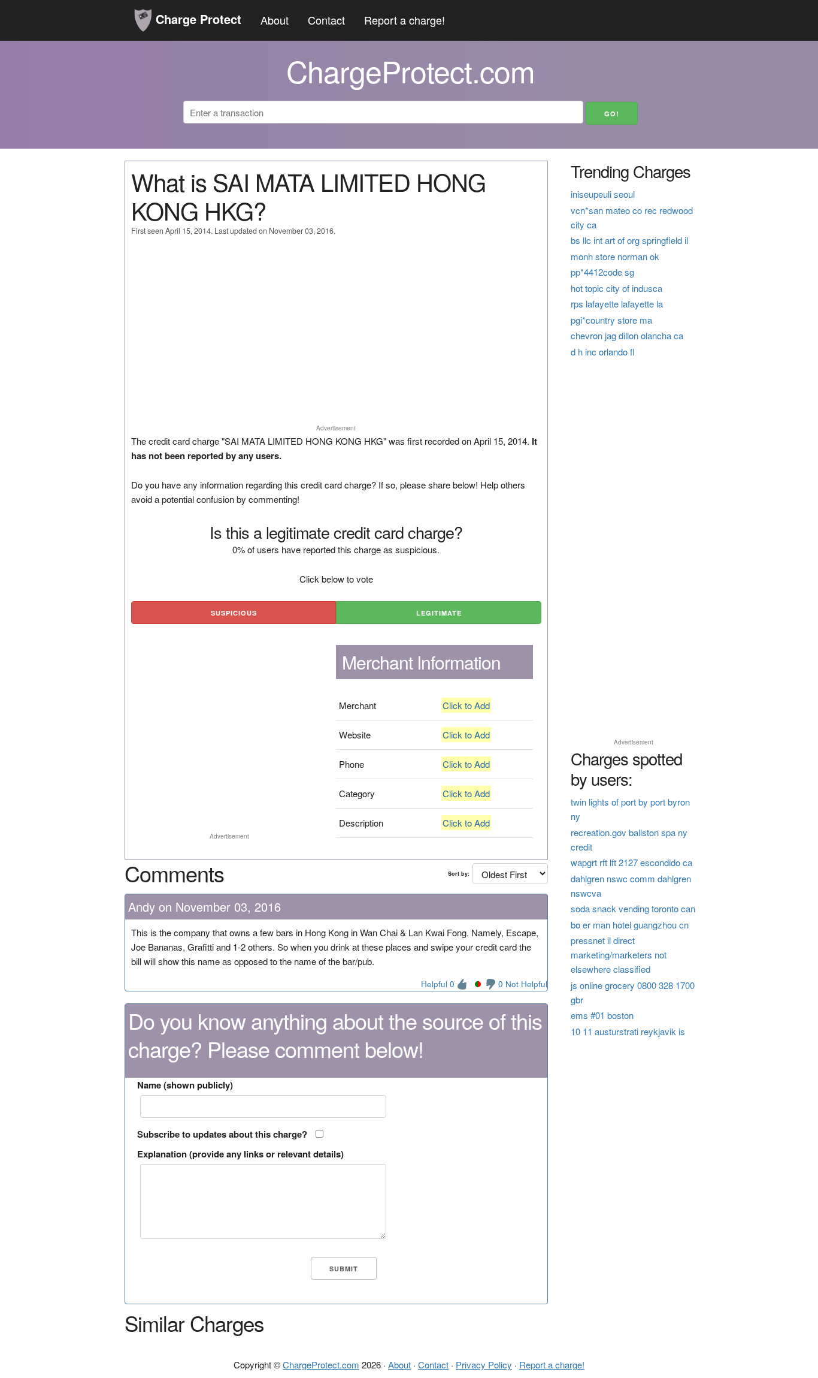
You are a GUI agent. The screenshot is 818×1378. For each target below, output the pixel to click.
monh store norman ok (615, 256)
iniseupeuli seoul (603, 194)
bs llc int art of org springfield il (629, 240)
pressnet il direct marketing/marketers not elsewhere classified (618, 954)
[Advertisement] (336, 336)
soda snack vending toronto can (633, 908)
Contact (326, 20)
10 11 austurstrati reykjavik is (628, 1031)
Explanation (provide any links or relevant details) (240, 1153)
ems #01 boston (602, 1015)
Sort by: (458, 874)
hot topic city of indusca (616, 288)
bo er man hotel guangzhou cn (630, 924)
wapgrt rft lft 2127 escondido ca (631, 862)
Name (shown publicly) (185, 1084)
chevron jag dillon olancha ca (627, 335)
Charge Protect (196, 19)
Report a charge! (404, 20)
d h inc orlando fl (603, 351)
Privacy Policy (484, 1364)
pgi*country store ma (611, 319)
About (274, 20)
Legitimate (439, 612)
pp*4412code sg (602, 272)
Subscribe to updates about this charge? (222, 1134)
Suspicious (234, 612)
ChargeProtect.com (321, 1364)
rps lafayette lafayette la (617, 303)
